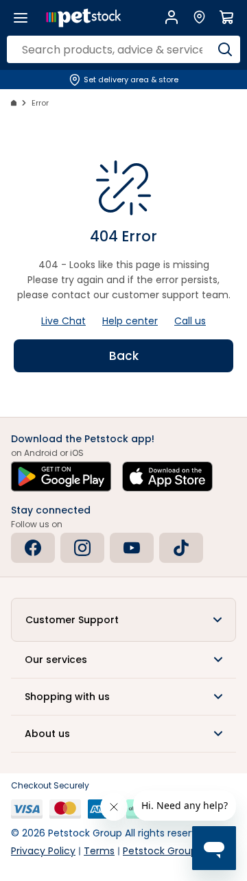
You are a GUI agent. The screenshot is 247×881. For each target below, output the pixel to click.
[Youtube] (132, 548)
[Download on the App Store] (167, 476)
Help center (130, 321)
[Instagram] (82, 548)
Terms (99, 851)
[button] (123, 620)
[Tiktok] (181, 548)
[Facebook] (33, 548)
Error (40, 102)
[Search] (224, 49)
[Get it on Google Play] (61, 476)
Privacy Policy (43, 851)
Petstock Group (160, 851)
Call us (190, 321)
